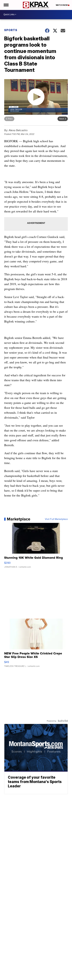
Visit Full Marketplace (56, 519)
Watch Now (62, 5)
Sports (10, 30)
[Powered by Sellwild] (63, 721)
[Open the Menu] (6, 5)
